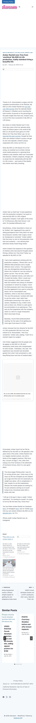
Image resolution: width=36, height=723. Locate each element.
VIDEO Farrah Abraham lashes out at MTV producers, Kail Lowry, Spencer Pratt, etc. (27, 593)
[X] (6, 697)
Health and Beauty (8, 52)
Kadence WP (18, 718)
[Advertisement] (18, 28)
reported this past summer (12, 136)
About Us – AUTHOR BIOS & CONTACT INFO (18, 684)
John (5, 64)
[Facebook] (3, 697)
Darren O (25, 632)
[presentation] (9, 618)
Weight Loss (29, 52)
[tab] (14, 664)
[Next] (31, 638)
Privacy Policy (8, 2)
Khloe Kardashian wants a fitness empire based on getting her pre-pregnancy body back (9, 593)
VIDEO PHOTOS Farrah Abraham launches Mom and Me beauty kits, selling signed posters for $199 (8, 638)
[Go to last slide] (4, 638)
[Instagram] (10, 697)
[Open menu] (32, 7)
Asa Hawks (9, 654)
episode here (7, 513)
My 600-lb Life (19, 52)
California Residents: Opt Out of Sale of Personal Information (16, 688)
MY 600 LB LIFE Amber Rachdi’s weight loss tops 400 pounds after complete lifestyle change (23, 547)
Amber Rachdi (16, 399)
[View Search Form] (19, 6)
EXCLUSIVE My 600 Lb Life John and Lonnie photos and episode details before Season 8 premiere (9, 570)
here (4, 509)
